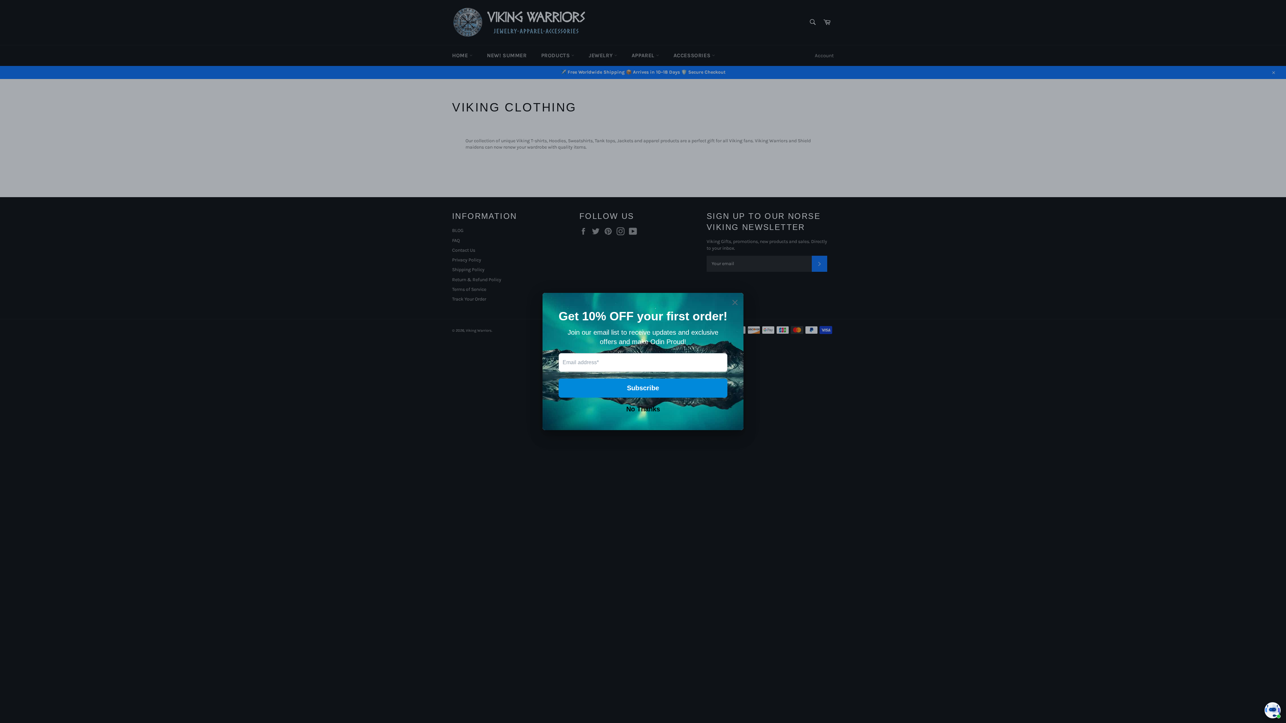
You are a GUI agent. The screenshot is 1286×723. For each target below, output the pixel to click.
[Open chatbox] (1273, 710)
